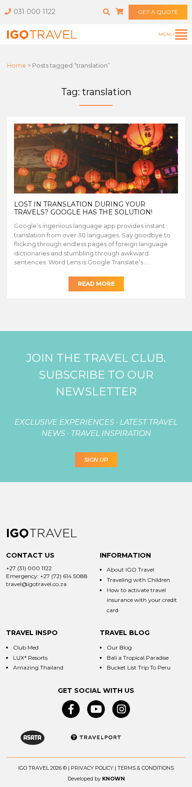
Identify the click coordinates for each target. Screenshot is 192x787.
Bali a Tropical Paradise (138, 657)
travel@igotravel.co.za (36, 583)
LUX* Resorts (30, 657)
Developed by (84, 778)
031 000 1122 (34, 11)
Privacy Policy (92, 768)
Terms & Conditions (145, 768)
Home (16, 65)
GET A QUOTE (158, 11)
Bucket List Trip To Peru (139, 667)
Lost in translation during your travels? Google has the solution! (83, 208)
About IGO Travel (130, 569)
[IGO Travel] (42, 533)
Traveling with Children (138, 579)
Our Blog (119, 647)
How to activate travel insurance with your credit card (142, 600)
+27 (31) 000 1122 (29, 568)
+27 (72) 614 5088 (64, 576)
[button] (106, 11)
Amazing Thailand (38, 667)
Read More (96, 283)
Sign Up (96, 459)
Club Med (26, 647)
